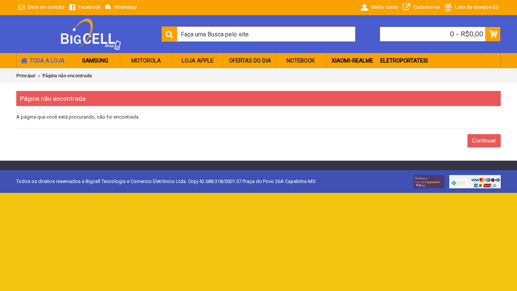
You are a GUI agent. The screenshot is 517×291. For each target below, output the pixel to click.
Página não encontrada (67, 75)
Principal (25, 75)
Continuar (484, 140)
